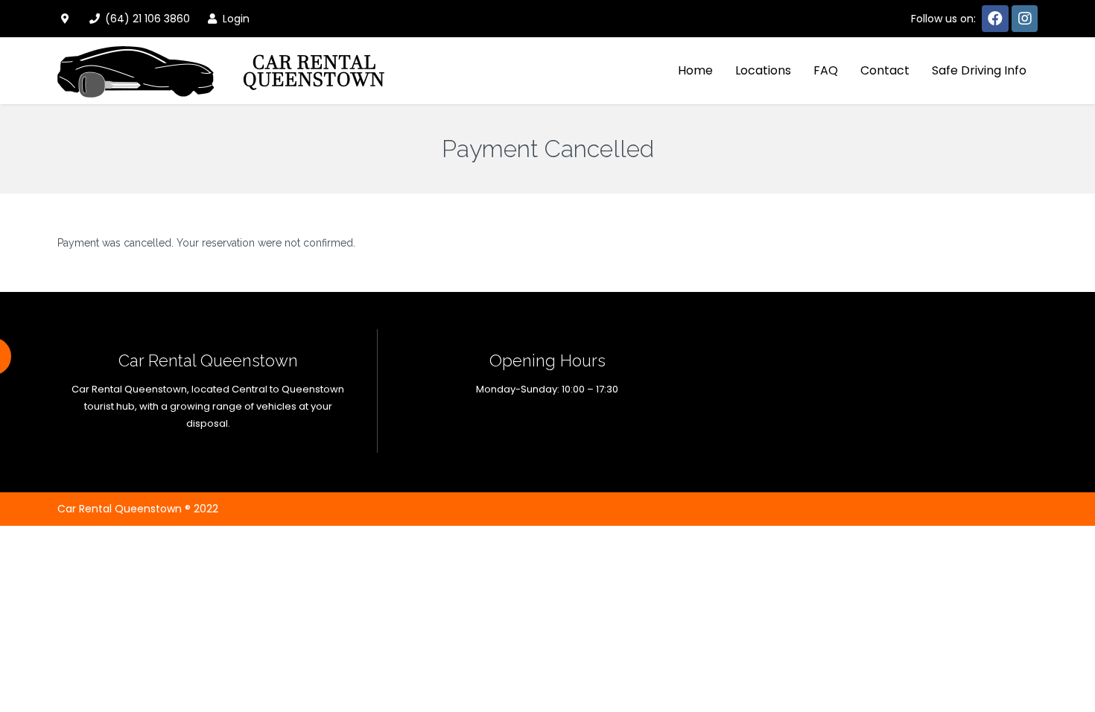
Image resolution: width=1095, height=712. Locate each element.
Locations (763, 70)
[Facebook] (995, 18)
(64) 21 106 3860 (146, 18)
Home (695, 70)
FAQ (825, 70)
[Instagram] (1025, 18)
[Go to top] (1071, 652)
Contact (885, 70)
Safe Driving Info (979, 70)
